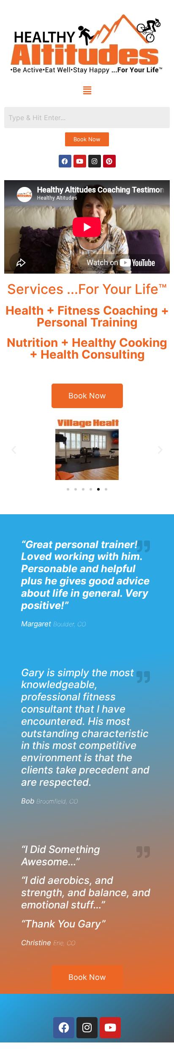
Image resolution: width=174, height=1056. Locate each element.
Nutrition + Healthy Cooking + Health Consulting (87, 348)
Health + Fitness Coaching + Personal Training (87, 316)
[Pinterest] (109, 161)
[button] (87, 91)
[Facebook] (65, 161)
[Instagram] (94, 161)
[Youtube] (79, 161)
